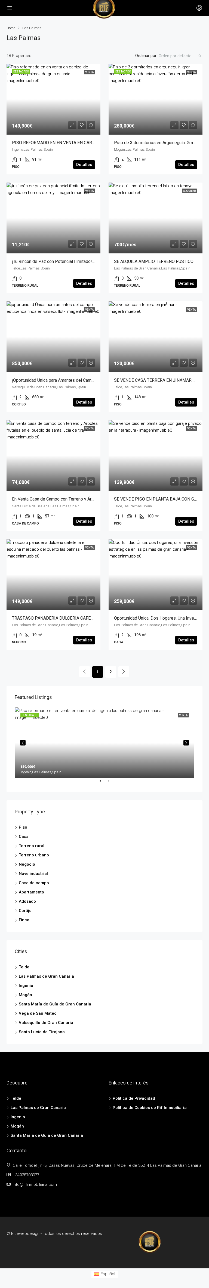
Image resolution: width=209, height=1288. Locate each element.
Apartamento (31, 892)
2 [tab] (111, 783)
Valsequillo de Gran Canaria (46, 1022)
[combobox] (180, 56)
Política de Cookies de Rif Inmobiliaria (150, 1107)
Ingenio (26, 985)
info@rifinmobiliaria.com (35, 1184)
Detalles (84, 164)
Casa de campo (34, 882)
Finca (24, 919)
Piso (23, 827)
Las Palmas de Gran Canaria (46, 976)
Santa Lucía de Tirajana (42, 1031)
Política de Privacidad (134, 1098)
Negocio (27, 864)
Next (186, 742)
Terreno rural (31, 845)
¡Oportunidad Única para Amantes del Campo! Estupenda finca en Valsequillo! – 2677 (92, 380)
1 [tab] (103, 783)
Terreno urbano (34, 855)
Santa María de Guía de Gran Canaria (55, 1004)
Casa (24, 836)
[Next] (123, 671)
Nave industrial (33, 873)
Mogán (25, 994)
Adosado (27, 901)
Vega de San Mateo (38, 1013)
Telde (24, 967)
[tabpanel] (104, 742)
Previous (23, 742)
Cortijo (25, 910)
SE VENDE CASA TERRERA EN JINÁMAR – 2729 (160, 380)
